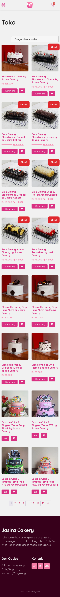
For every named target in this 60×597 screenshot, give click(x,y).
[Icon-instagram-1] (40, 566)
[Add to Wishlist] (22, 90)
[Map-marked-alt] (47, 566)
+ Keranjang (9, 91)
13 (32, 503)
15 (43, 503)
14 (38, 503)
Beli (5, 438)
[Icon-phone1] (34, 566)
